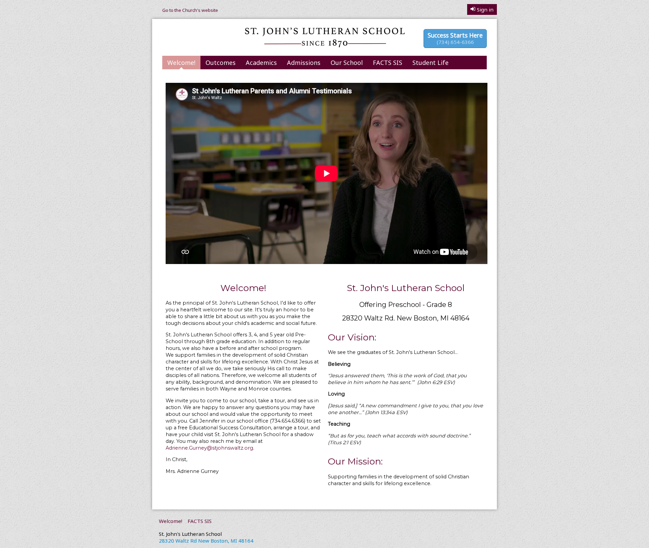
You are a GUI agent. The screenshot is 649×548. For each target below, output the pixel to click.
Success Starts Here (455, 38)
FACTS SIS (387, 62)
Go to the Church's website (190, 10)
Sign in (485, 9)
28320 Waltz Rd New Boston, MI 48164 (206, 540)
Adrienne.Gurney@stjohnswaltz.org (209, 448)
